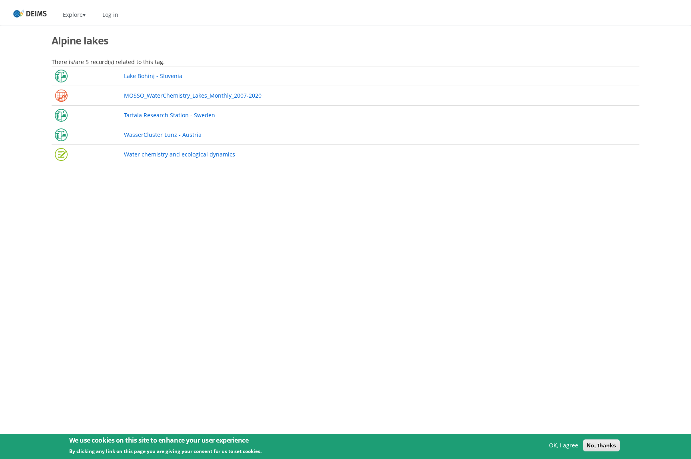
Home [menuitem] (22, 14)
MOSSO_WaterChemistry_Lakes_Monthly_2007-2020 (193, 95)
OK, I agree (563, 445)
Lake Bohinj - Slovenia (153, 76)
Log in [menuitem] (110, 14)
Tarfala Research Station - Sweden (169, 115)
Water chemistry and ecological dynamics (179, 154)
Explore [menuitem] (73, 14)
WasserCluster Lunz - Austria (163, 134)
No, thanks (601, 445)
